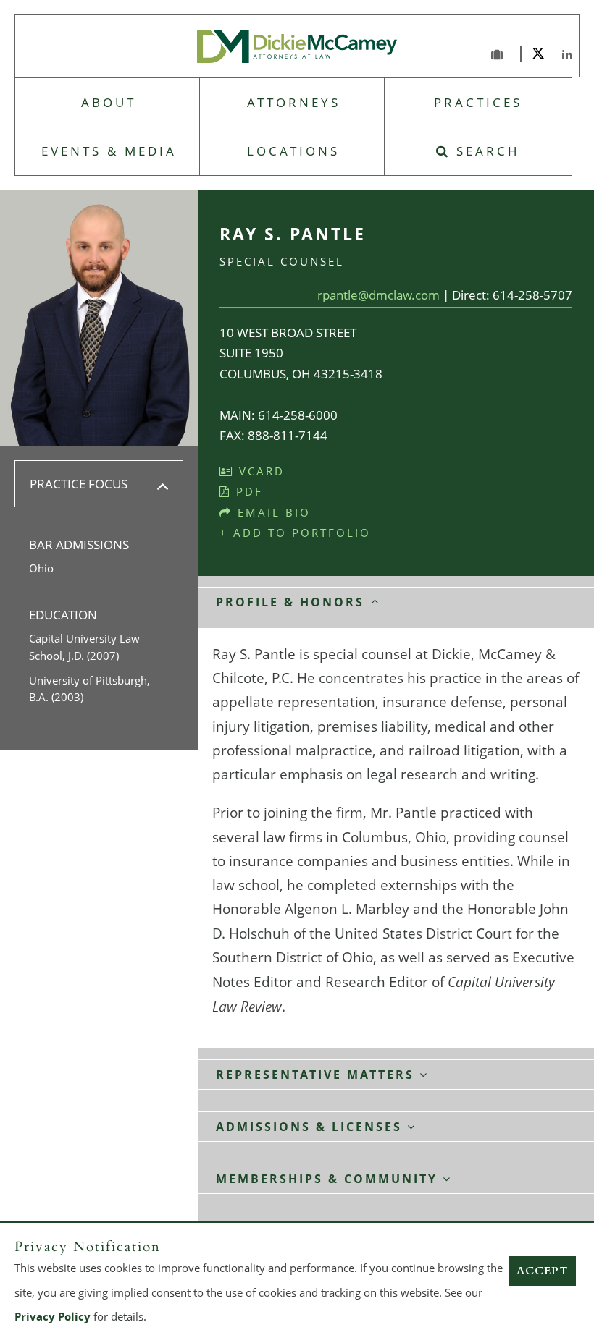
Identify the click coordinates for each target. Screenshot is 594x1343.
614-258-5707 (532, 295)
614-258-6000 (298, 415)
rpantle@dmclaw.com (378, 295)
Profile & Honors (292, 602)
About (108, 102)
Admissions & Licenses (311, 1150)
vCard (259, 471)
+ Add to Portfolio (295, 532)
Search (485, 151)
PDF (247, 491)
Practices (478, 102)
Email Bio (272, 512)
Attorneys (293, 102)
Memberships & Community (329, 1202)
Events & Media (109, 151)
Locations (293, 151)
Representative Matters (317, 1098)
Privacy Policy (52, 1316)
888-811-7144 (287, 435)
